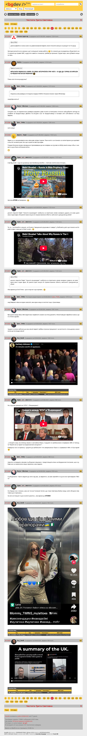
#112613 (7, 207)
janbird (19, 716)
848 (69, 28)
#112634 (7, 338)
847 (65, 28)
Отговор (14, 24)
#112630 (7, 297)
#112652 (7, 640)
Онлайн (7, 716)
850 (77, 28)
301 (35, 28)
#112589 (7, 135)
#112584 (7, 36)
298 (24, 28)
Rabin (19, 62)
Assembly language (41, 734)
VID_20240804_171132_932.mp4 (16, 692)
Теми (23, 14)
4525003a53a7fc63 (44, 732)
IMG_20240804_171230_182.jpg (16, 635)
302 (39, 28)
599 (44, 28)
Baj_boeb (20, 338)
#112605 (7, 157)
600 (48, 28)
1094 (16, 32)
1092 (7, 32)
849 (73, 28)
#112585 (7, 62)
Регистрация (29, 9)
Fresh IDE (55, 734)
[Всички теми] (5, 14)
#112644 (7, 457)
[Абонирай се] (81, 14)
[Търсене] (80, 4)
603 (60, 28)
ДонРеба (21, 86)
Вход (20, 9)
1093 (11, 32)
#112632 (7, 324)
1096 (25, 32)
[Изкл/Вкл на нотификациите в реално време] (37, 14)
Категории (30, 14)
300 (31, 28)
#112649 (7, 485)
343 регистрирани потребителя (22, 721)
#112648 (7, 471)
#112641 (7, 400)
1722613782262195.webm (15, 394)
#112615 (7, 271)
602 (56, 28)
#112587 (7, 106)
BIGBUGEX (25, 716)
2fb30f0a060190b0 (21, 732)
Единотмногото (24, 157)
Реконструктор (22, 36)
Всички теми (13, 14)
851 (80, 28)
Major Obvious (22, 106)
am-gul (25, 723)
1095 (21, 32)
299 (28, 28)
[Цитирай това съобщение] (80, 36)
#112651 (7, 503)
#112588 (7, 122)
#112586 (7, 86)
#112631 (7, 309)
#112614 (7, 222)
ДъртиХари (22, 135)
